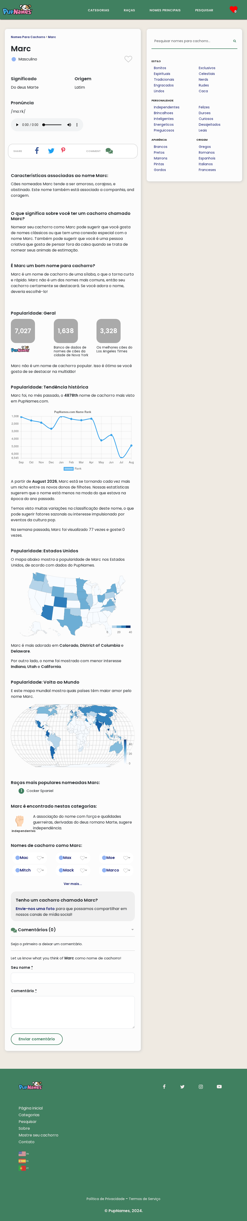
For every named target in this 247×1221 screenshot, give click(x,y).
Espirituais (162, 73)
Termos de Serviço (144, 1198)
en (27, 1153)
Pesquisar (28, 1121)
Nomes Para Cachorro (28, 37)
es (27, 1161)
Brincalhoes (163, 113)
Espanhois (207, 158)
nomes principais (165, 10)
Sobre (24, 1128)
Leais (203, 130)
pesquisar (204, 10)
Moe (110, 857)
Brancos (160, 146)
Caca (203, 91)
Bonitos (160, 68)
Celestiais (207, 73)
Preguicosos (164, 130)
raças (129, 10)
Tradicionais (164, 79)
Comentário (24, 990)
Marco (112, 870)
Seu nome (22, 967)
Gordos (160, 169)
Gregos (205, 146)
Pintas (159, 164)
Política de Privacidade (106, 1198)
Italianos (206, 164)
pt (27, 1168)
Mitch (25, 870)
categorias (98, 10)
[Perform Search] (234, 41)
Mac (24, 857)
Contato (26, 1142)
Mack (68, 870)
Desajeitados (209, 124)
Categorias (29, 1115)
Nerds (203, 79)
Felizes (204, 107)
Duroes (205, 113)
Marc (52, 37)
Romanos (207, 152)
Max (67, 857)
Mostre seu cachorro (38, 1135)
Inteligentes (164, 118)
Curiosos (206, 118)
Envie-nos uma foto (35, 908)
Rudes (204, 85)
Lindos (159, 91)
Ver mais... (73, 883)
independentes (21, 831)
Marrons (160, 158)
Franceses (207, 169)
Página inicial (31, 1108)
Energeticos (164, 124)
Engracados (164, 85)
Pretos (159, 152)
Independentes (166, 107)
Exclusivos (207, 68)
